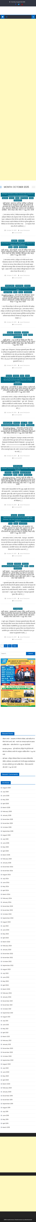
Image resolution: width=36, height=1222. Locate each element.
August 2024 (7, 875)
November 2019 (7, 1100)
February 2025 (7, 859)
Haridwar (21, 240)
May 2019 (5, 1119)
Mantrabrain (28, 1220)
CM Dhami (17, 332)
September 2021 (8, 1013)
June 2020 (6, 1072)
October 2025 (7, 827)
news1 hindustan (25, 230)
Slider (17, 198)
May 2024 (6, 886)
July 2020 (6, 1068)
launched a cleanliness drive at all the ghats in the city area (18, 289)
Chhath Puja (19, 285)
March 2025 (6, 855)
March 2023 (6, 942)
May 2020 (6, 1076)
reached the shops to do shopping (12, 566)
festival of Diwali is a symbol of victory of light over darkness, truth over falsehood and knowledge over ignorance (17, 519)
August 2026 (7, 788)
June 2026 (6, 796)
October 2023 (7, 914)
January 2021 (7, 1044)
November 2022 (8, 957)
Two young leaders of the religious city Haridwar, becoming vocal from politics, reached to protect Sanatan (18, 380)
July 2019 (5, 1111)
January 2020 (7, 1092)
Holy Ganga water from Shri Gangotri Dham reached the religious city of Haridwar (17, 244)
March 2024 (6, 894)
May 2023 (6, 934)
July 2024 (6, 878)
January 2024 (7, 902)
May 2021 (5, 1029)
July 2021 (5, 1021)
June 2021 (6, 1025)
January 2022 (7, 997)
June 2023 (6, 930)
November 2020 (8, 1052)
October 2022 (7, 961)
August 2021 (6, 1017)
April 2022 (6, 985)
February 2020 (7, 1088)
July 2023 (5, 926)
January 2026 (7, 815)
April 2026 (6, 803)
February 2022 (7, 993)
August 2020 (7, 1064)
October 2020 (7, 1056)
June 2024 (6, 882)
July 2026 (6, 792)
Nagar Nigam (8, 292)
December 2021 (8, 1001)
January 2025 (7, 863)
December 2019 (8, 1096)
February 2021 (7, 1040)
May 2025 (6, 847)
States (31, 198)
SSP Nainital (24, 198)
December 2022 (8, 954)
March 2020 (6, 1084)
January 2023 (7, 950)
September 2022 (8, 965)
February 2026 (7, 811)
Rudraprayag (8, 475)
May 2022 (6, 981)
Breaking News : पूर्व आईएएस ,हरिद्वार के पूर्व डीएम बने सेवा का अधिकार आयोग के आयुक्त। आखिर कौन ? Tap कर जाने (19, 751)
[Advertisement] (18, 99)
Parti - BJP (24, 422)
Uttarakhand (17, 200)
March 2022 (6, 989)
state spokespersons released (10, 425)
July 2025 (5, 839)
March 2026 (6, 807)
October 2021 (7, 1009)
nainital (12, 198)
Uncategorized (18, 608)
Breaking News (10, 285)
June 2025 (6, 843)
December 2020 (8, 1048)
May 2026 (6, 800)
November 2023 (8, 910)
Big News (5, 198)
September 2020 (8, 1060)
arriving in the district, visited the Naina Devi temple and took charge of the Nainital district (18, 195)
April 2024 (6, 890)
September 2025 (8, 831)
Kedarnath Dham (25, 472)
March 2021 (6, 1036)
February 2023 (7, 946)
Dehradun (25, 332)
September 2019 (8, 1104)
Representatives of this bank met (12, 335)
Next (14, 646)
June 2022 (6, 977)
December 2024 (8, 867)
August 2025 (7, 835)
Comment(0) (18, 233)
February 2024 (7, 898)
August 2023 (7, 922)
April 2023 (6, 938)
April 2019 (5, 1123)
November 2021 (7, 1005)
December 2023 (8, 906)
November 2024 (8, 871)
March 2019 (6, 1127)
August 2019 (6, 1108)
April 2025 (6, 851)
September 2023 (8, 918)
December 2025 (8, 819)
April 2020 (6, 1080)
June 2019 (6, 1115)
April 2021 (5, 1032)
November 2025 (8, 823)
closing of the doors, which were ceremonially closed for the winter (17, 469)
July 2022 (5, 973)
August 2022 (7, 969)
